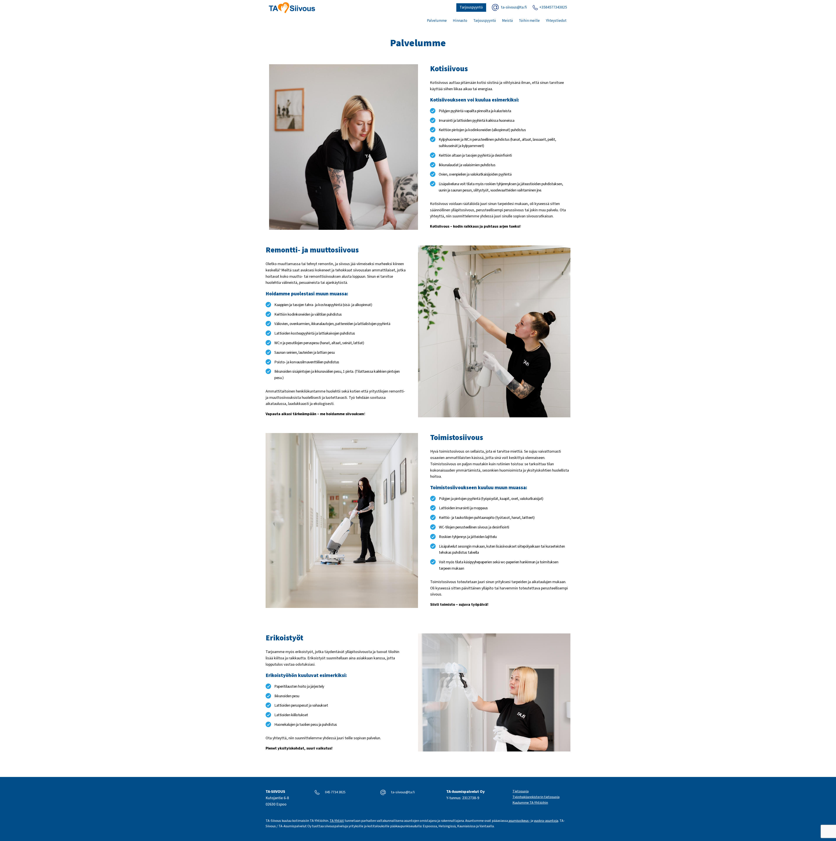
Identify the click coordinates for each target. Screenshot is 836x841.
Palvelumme (437, 20)
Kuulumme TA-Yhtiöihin (530, 802)
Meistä (507, 20)
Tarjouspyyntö (471, 7)
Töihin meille (529, 20)
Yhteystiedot (556, 20)
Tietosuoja (520, 791)
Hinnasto (460, 20)
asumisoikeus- (519, 820)
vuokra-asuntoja (546, 820)
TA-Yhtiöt (337, 820)
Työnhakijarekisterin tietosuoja (536, 797)
